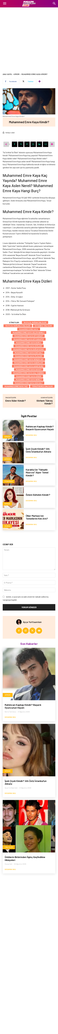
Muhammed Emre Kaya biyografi (28, 336)
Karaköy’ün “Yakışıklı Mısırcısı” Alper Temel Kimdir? (37, 472)
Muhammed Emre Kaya (28, 329)
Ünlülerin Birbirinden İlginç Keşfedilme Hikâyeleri (25, 858)
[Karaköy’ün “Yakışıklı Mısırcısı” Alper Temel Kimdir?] (13, 475)
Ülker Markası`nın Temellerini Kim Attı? (37, 517)
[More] (39, 81)
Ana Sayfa (7, 74)
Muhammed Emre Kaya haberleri (28, 363)
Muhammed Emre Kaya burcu (28, 342)
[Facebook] (14, 144)
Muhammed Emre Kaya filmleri (28, 356)
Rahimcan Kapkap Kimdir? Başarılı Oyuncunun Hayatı (40, 428)
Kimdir (16, 74)
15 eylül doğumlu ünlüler (17, 326)
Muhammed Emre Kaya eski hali (28, 353)
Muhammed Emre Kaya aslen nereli (28, 332)
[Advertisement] (29, 38)
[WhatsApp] (33, 144)
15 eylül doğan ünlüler (35, 322)
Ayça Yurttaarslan (32, 621)
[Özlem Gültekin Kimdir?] (13, 497)
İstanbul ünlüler (43, 326)
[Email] (45, 144)
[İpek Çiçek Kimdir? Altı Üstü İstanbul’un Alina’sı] (13, 452)
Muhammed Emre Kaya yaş (16, 386)
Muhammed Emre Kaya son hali (28, 383)
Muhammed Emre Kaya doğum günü (28, 349)
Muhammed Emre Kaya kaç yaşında (28, 373)
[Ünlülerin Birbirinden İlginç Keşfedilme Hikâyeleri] (29, 826)
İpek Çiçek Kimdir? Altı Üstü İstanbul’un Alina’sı (38, 450)
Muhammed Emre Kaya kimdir (28, 376)
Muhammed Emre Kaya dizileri (28, 346)
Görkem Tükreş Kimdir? (45, 402)
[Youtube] (39, 631)
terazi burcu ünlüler (42, 386)
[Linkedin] (39, 144)
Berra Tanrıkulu (10, 712)
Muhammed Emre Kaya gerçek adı (28, 359)
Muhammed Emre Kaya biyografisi (29, 339)
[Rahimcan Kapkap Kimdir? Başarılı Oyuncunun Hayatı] (13, 430)
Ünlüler (9, 847)
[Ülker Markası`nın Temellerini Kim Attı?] (13, 519)
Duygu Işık (8, 864)
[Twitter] (20, 144)
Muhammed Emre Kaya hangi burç (28, 366)
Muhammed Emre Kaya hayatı (28, 369)
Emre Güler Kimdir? (15, 400)
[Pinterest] (27, 144)
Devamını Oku (31, 435)
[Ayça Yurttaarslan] (19, 622)
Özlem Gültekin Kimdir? (38, 494)
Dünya (7, 526)
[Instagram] (26, 631)
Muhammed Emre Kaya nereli (28, 379)
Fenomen (9, 481)
